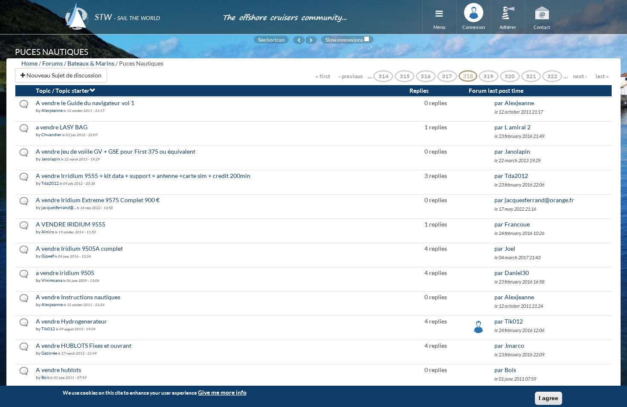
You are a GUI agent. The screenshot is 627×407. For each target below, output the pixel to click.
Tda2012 (50, 183)
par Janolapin (512, 151)
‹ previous (351, 76)
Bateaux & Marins (90, 63)
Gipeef (47, 255)
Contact (542, 27)
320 (510, 76)
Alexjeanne (52, 110)
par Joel (504, 248)
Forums (52, 63)
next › (580, 76)
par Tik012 (508, 321)
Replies (419, 90)
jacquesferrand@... (58, 207)
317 (447, 76)
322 (552, 76)
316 (426, 76)
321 (531, 76)
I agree (548, 398)
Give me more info (222, 392)
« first (323, 76)
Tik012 (48, 328)
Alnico (47, 231)
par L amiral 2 (512, 127)
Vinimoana (51, 280)
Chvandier (51, 134)
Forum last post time (496, 90)
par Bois (505, 369)
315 (405, 76)
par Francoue (512, 224)
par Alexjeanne (514, 102)
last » (602, 76)
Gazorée (49, 352)
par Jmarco (509, 345)
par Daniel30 (511, 272)
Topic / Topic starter (63, 90)
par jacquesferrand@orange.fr (534, 200)
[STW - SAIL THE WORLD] (138, 5)
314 (383, 76)
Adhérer (507, 27)
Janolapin (50, 158)
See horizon (271, 40)
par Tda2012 (511, 175)
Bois (45, 377)
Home (29, 63)
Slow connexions (344, 40)
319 (488, 76)
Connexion (473, 27)
